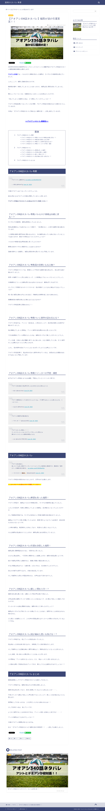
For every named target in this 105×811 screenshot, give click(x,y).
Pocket (22, 62)
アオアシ (11, 15)
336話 (11, 738)
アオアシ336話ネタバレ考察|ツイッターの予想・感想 (36, 143)
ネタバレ (23, 738)
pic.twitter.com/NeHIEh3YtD (33, 179)
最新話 (28, 738)
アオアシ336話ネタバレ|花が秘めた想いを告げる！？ (36, 156)
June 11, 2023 (40, 473)
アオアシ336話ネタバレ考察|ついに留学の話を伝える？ (37, 141)
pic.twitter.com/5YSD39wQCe (36, 468)
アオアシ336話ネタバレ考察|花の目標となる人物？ (36, 139)
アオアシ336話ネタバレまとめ (26, 160)
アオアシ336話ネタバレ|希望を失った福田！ (34, 150)
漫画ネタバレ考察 (13, 2)
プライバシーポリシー (81, 51)
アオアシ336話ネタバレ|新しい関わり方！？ (34, 154)
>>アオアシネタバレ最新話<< (36, 121)
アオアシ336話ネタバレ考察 (25, 135)
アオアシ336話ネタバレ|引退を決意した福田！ (35, 152)
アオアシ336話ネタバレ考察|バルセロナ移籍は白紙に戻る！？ (39, 137)
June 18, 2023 (28, 390)
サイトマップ (79, 47)
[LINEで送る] (28, 62)
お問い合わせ (79, 43)
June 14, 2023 (28, 184)
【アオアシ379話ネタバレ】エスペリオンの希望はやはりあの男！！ (90, 25)
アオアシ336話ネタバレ (24, 147)
